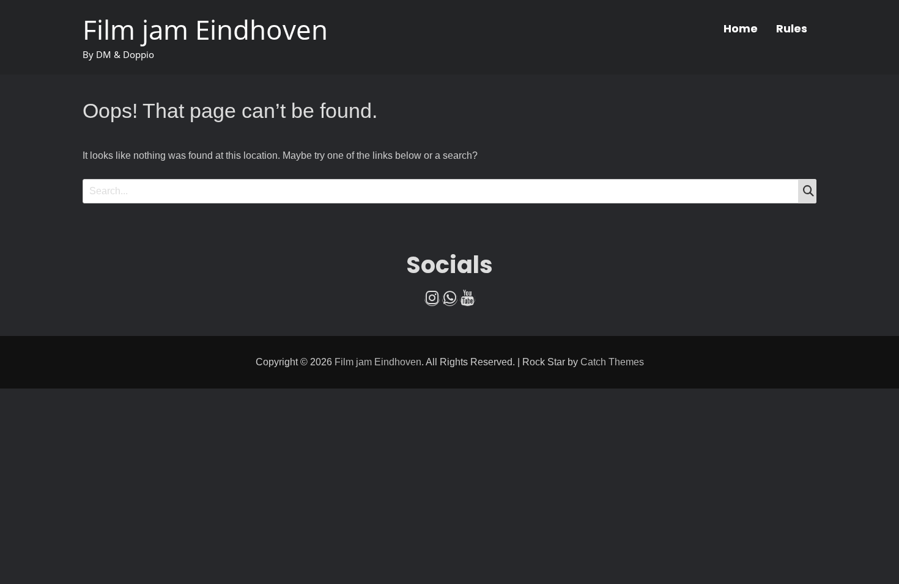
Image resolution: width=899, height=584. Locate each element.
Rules (791, 28)
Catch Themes (612, 362)
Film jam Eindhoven (205, 29)
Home (740, 28)
